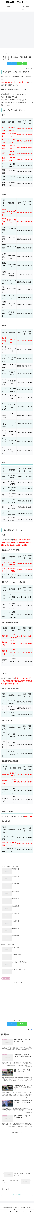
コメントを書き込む (17, 1194)
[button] (30, 602)
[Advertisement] (17, 30)
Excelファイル (6, 978)
